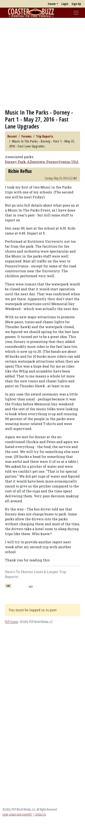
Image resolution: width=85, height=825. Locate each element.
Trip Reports (44, 136)
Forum (52, 4)
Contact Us (40, 814)
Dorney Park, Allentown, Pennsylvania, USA (42, 162)
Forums (26, 136)
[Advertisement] (42, 63)
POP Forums (11, 621)
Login (64, 4)
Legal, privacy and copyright (17, 814)
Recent (12, 136)
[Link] (30, 586)
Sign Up (76, 4)
